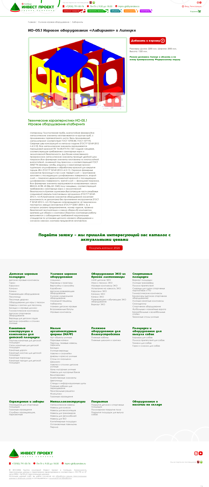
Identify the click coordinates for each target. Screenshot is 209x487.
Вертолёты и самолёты (62, 286)
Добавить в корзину (145, 41)
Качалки (13, 288)
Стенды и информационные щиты (68, 383)
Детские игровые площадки (23, 275)
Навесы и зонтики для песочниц (25, 305)
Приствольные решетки (62, 391)
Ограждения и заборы (26, 401)
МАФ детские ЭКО (101, 280)
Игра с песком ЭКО (101, 283)
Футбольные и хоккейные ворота (149, 309)
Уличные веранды (59, 351)
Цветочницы (56, 380)
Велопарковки (57, 375)
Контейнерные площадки (63, 421)
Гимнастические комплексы (24, 311)
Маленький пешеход (61, 301)
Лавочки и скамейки (61, 353)
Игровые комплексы (60, 312)
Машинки (55, 280)
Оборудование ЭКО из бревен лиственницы (108, 275)
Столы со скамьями (60, 359)
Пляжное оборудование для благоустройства (105, 331)
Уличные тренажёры (142, 283)
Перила (54, 427)
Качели (12, 291)
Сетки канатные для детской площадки (24, 346)
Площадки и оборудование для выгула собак (147, 331)
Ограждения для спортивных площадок (23, 406)
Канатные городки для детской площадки (25, 361)
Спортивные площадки (142, 275)
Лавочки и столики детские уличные (64, 365)
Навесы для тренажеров (62, 413)
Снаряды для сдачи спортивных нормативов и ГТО (148, 289)
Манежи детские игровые (63, 306)
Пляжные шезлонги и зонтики (106, 340)
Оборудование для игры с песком (27, 302)
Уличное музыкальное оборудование (61, 297)
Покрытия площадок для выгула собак (107, 413)
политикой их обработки (60, 478)
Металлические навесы (62, 405)
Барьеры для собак (142, 337)
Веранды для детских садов (23, 318)
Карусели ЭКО (99, 291)
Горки (12, 283)
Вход (187, 6)
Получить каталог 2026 (104, 248)
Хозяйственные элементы (63, 378)
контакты (145, 11)
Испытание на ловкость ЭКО (106, 288)
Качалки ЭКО (98, 294)
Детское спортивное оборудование (20, 314)
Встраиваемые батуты (61, 309)
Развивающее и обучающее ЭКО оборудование (108, 300)
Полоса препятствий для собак (148, 340)
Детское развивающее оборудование (62, 292)
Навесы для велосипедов (63, 410)
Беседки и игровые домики (23, 308)
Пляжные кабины (99, 337)
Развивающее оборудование (24, 294)
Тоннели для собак (142, 343)
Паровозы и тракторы (61, 283)
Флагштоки (56, 394)
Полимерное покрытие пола (106, 410)
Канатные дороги (18, 350)
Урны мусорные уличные (63, 369)
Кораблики (56, 288)
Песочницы (15, 297)
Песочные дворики (18, 299)
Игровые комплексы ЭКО (104, 286)
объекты (115, 11)
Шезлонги (55, 362)
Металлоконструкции (67, 401)
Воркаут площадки (142, 280)
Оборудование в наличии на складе (147, 403)
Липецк (28, 4)
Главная (32, 22)
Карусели (14, 286)
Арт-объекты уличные (61, 337)
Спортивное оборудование (146, 306)
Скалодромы (139, 304)
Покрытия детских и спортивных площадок (107, 406)
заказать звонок (96, 11)
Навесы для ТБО (58, 419)
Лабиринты (77, 22)
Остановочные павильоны (63, 424)
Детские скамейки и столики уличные (24, 322)
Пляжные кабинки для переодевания (61, 387)
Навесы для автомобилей (63, 416)
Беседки (54, 348)
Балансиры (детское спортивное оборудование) (149, 297)
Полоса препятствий (143, 286)
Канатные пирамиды (20, 358)
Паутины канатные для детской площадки (25, 341)
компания (130, 11)
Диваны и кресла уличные (63, 356)
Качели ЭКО (97, 297)
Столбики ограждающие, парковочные (22, 413)
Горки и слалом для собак (146, 346)
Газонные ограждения (61, 396)
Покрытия (99, 401)
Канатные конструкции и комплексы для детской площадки (24, 333)
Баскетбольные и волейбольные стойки (148, 313)
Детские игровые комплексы (24, 280)
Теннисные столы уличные (145, 317)
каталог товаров (71, 11)
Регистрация (195, 6)
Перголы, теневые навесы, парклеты (63, 344)
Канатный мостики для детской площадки (25, 354)
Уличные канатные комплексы (148, 301)
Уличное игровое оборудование (53, 22)
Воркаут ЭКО (98, 304)
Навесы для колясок (60, 407)
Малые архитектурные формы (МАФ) (63, 331)
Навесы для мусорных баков (65, 372)
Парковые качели (59, 340)
